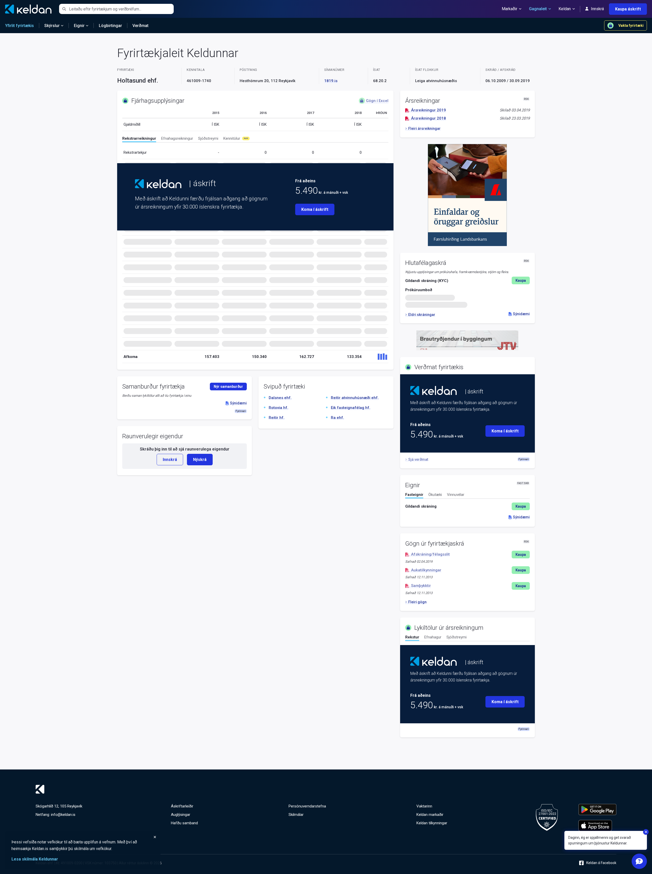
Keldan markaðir (429, 814)
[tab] (139, 139)
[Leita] (64, 9)
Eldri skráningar (421, 315)
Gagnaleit (538, 8)
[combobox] (121, 9)
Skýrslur (52, 25)
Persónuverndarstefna (307, 806)
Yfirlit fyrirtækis (19, 25)
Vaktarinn (424, 806)
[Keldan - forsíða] (158, 183)
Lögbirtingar (110, 25)
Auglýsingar (180, 814)
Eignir (79, 25)
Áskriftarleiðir (182, 806)
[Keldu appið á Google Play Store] (597, 809)
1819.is (330, 81)
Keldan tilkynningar (431, 823)
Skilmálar (296, 814)
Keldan (565, 8)
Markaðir (509, 8)
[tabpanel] (467, 506)
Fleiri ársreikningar (424, 128)
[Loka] (84, 837)
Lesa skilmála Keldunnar (34, 859)
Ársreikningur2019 (428, 110)
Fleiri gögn (417, 602)
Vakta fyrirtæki (631, 25)
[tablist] (255, 139)
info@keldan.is (63, 814)
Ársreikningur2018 (428, 118)
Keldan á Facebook (601, 863)
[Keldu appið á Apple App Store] (597, 825)
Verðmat (140, 25)
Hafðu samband (184, 823)
